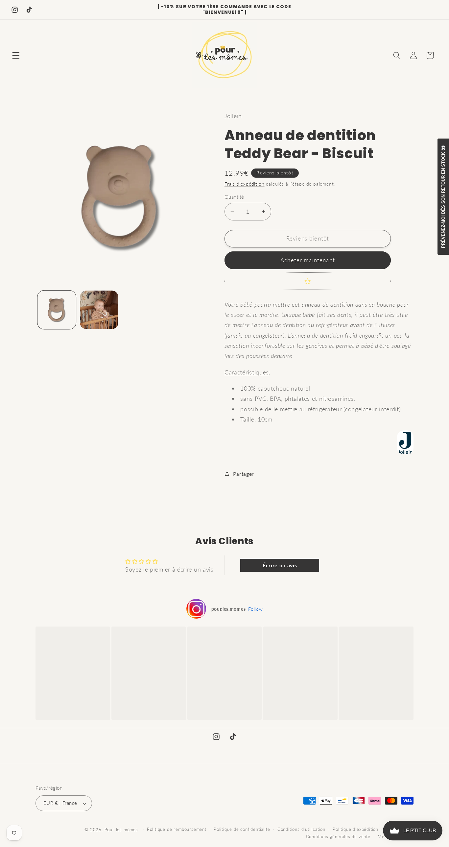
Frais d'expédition (245, 184)
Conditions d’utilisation (301, 829)
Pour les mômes (121, 829)
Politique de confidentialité (242, 829)
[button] (16, 55)
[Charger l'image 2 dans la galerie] (99, 310)
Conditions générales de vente (338, 836)
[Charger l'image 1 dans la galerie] (56, 310)
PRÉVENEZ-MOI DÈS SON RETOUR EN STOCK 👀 (443, 196)
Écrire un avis (280, 565)
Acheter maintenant (307, 260)
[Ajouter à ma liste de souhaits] (308, 281)
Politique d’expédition (355, 829)
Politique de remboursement (176, 829)
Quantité (234, 197)
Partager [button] (243, 474)
